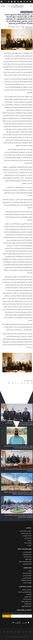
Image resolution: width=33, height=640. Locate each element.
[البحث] (31, 6)
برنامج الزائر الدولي (27, 564)
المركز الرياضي (27, 597)
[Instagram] (24, 1)
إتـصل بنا (29, 545)
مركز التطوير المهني (26, 606)
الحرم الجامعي (27, 538)
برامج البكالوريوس (26, 554)
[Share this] (31, 383)
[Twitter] (27, 1)
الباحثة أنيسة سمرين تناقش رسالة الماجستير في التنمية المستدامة (19, 470)
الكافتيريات (28, 594)
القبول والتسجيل (27, 552)
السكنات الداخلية (27, 599)
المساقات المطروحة (26, 580)
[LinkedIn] (18, 1)
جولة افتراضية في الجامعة (24, 592)
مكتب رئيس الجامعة (26, 533)
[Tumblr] (8, 1)
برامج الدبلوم (28, 559)
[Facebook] (30, 1)
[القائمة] (8, 6)
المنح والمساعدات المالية (25, 561)
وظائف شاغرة (27, 543)
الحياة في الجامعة (26, 590)
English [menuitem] (3, 6)
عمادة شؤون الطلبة (26, 601)
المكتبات (29, 540)
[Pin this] (21, 383)
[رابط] (17, 6)
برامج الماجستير (27, 557)
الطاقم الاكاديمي (26, 575)
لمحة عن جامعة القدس (25, 531)
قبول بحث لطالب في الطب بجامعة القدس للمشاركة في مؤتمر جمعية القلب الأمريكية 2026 (18, 447)
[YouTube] (21, 1)
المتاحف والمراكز (27, 536)
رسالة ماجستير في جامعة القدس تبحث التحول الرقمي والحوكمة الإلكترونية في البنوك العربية (19, 424)
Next (5, 362)
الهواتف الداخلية (27, 583)
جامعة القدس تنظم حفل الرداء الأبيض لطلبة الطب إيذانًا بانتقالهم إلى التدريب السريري (19, 516)
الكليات (29, 571)
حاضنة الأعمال (27, 604)
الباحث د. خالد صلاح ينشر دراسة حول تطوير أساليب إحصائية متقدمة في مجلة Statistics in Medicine (18, 493)
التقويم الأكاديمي (26, 578)
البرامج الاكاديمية (27, 573)
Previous (29, 362)
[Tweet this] (28, 383)
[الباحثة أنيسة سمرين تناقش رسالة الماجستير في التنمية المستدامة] (17, 450)
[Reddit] (15, 1)
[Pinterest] (11, 1)
